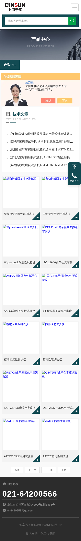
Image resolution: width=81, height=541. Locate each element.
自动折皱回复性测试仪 (56, 213)
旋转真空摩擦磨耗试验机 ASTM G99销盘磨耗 (40, 157)
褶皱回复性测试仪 (15, 359)
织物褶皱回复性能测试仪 (19, 213)
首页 (17, 470)
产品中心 (10, 64)
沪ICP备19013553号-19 (46, 525)
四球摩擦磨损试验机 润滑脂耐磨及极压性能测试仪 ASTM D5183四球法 (42, 141)
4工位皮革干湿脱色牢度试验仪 (60, 310)
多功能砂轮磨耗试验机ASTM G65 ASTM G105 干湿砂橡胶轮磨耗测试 (42, 165)
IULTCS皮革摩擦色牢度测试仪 (21, 407)
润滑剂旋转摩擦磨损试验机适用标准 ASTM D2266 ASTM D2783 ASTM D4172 (42, 149)
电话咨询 (74, 180)
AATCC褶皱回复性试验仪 (19, 310)
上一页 (32, 470)
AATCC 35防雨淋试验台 (18, 456)
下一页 (49, 470)
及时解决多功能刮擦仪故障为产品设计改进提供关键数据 (42, 133)
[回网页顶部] (74, 167)
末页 (64, 470)
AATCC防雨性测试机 (55, 456)
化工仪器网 (47, 533)
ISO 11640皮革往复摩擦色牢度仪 (60, 262)
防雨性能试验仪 (52, 359)
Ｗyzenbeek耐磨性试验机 (19, 262)
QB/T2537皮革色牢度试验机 (60, 407)
